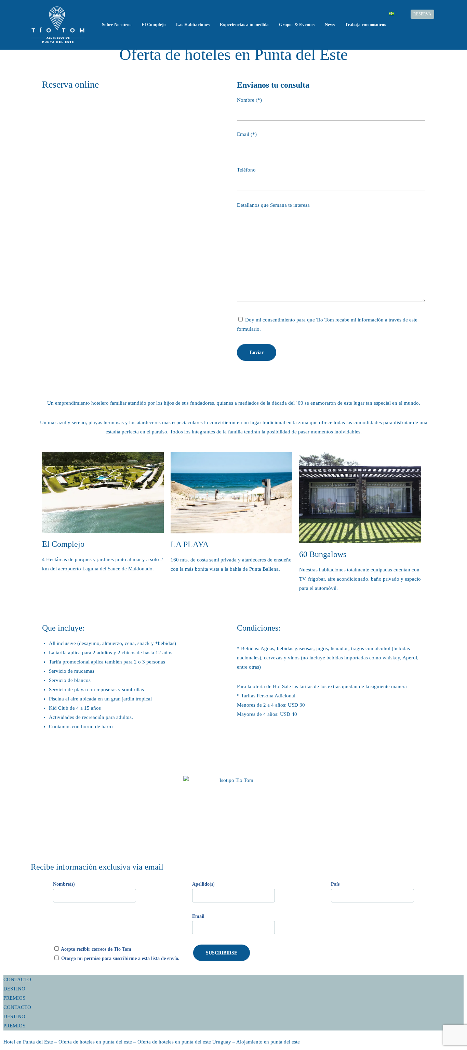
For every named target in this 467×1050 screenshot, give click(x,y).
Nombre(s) (64, 884)
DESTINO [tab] (14, 988)
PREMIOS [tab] (14, 998)
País (335, 884)
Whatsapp (442, 14)
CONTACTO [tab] (17, 979)
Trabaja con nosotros (365, 24)
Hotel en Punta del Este (28, 1042)
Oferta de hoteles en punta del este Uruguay (184, 1042)
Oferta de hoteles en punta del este (95, 1042)
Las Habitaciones (193, 24)
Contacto (402, 14)
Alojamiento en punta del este (268, 1042)
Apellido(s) (203, 884)
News (330, 24)
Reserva (422, 14)
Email (198, 916)
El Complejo (154, 24)
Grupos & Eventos (297, 24)
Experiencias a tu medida (244, 24)
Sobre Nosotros (116, 24)
